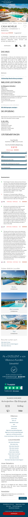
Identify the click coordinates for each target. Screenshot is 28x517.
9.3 (26, 156)
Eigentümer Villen (20, 504)
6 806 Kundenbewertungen (9, 376)
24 (24, 19)
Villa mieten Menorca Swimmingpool (9, 344)
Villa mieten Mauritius (14, 446)
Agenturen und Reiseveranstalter (14, 434)
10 (26, 152)
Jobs (14, 424)
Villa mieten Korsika (14, 450)
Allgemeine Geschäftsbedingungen (14, 430)
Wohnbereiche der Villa (7, 159)
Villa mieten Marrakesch (14, 442)
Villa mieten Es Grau (5, 342)
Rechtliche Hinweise (14, 508)
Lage (2, 156)
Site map (8, 506)
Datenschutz (14, 428)
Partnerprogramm (17, 506)
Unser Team (14, 418)
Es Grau (25, 23)
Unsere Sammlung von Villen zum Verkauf (14, 436)
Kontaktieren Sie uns (8, 504)
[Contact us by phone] (20, 46)
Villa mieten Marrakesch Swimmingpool (14, 460)
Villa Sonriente (14, 309)
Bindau (14, 287)
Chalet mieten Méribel (14, 452)
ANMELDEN (23, 498)
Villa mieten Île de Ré (14, 458)
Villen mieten (4, 23)
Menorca (20, 23)
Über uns (14, 420)
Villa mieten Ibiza (14, 444)
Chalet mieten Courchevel (14, 454)
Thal (14, 331)
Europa (10, 23)
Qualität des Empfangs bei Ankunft (10, 163)
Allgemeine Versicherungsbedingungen (14, 432)
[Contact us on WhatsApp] (25, 46)
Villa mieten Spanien (14, 448)
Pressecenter (14, 426)
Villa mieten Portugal (14, 456)
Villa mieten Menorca (6, 345)
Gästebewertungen (14, 422)
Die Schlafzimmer (5, 167)
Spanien (15, 23)
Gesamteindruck (5, 152)
